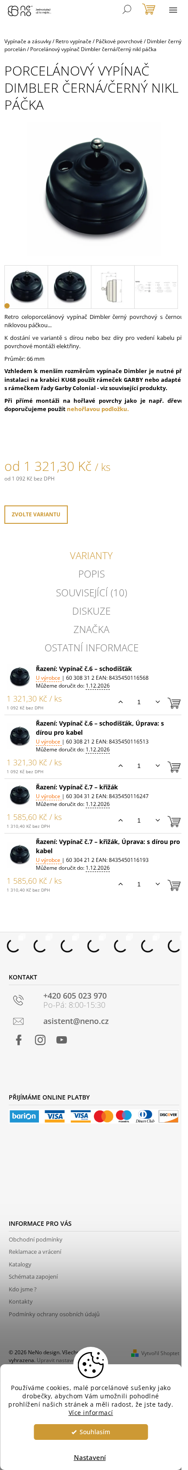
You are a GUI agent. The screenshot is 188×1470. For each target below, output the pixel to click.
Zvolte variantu (36, 514)
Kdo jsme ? (23, 1289)
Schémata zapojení (33, 1276)
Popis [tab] (91, 573)
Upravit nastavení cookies (68, 1360)
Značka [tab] (91, 629)
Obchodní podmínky (36, 1239)
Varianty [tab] (91, 555)
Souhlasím (95, 1432)
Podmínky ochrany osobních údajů (54, 1314)
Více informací (91, 1413)
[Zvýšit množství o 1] (120, 702)
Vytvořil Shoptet (160, 1353)
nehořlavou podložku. (98, 409)
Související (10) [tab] (91, 592)
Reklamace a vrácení (35, 1252)
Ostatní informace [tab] (92, 647)
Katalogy (20, 1264)
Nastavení (90, 1457)
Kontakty (21, 1301)
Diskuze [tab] (91, 610)
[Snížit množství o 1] (157, 702)
